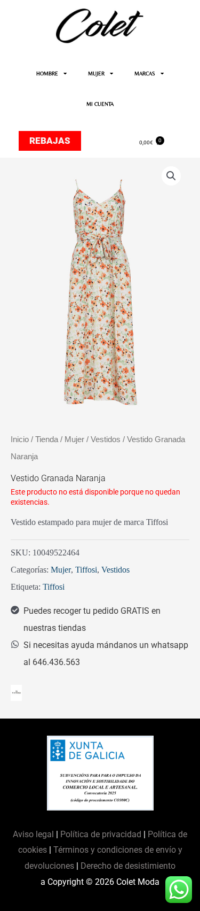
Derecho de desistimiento (128, 866)
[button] (171, 176)
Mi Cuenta (100, 104)
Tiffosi (86, 569)
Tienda (46, 439)
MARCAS (144, 73)
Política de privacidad (100, 834)
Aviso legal (34, 834)
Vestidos (106, 439)
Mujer (74, 439)
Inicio (20, 439)
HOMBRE (47, 73)
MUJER (96, 73)
